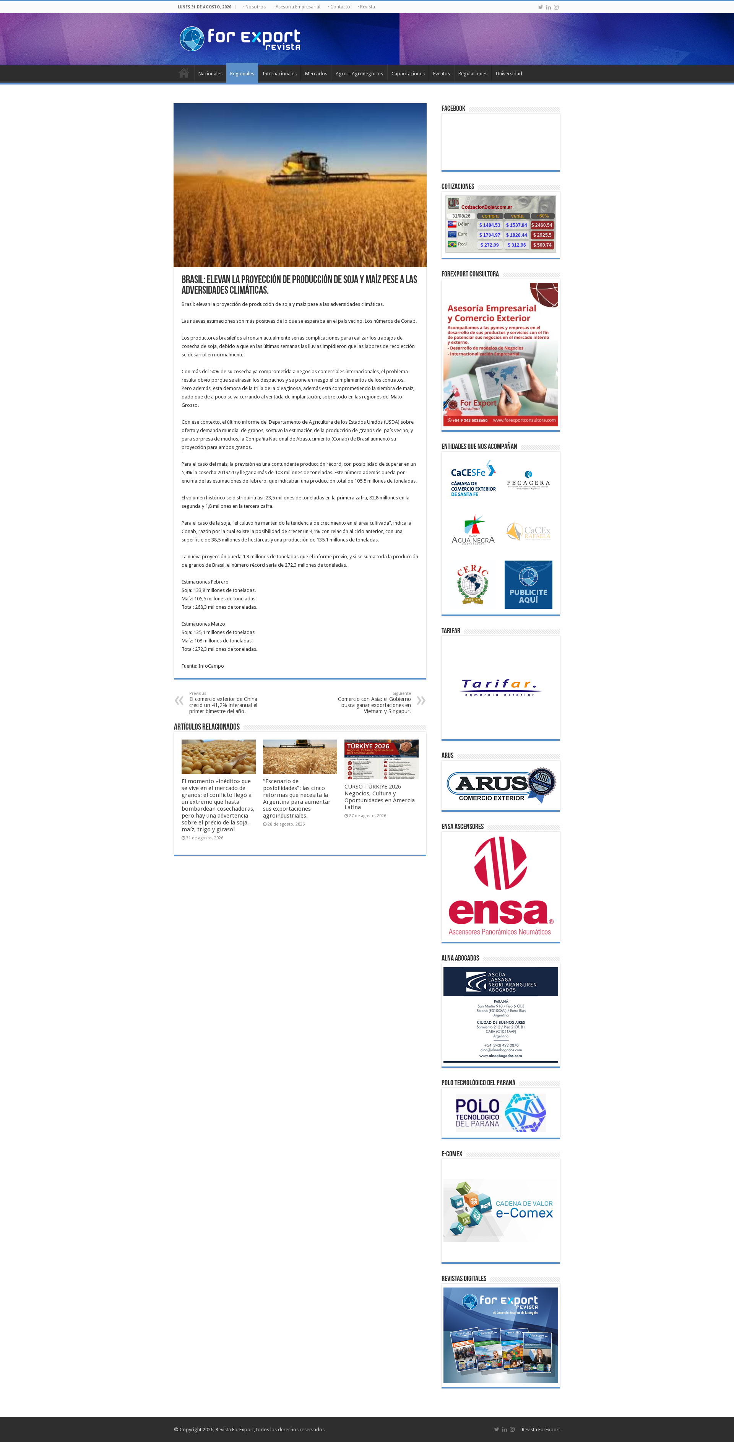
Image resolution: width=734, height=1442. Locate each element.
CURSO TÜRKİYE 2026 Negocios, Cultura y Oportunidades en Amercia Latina (379, 797)
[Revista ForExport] (240, 37)
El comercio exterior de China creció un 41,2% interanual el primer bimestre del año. (223, 702)
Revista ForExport (541, 1429)
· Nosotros (254, 7)
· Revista (366, 7)
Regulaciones (472, 73)
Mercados (316, 73)
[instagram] (556, 7)
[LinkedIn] (549, 7)
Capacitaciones (408, 73)
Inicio (184, 73)
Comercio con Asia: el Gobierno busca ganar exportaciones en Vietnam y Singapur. (374, 702)
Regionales (242, 73)
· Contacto (339, 7)
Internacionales (280, 73)
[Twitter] (541, 7)
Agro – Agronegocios (359, 73)
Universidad (509, 73)
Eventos (441, 73)
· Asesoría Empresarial (296, 7)
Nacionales (210, 73)
